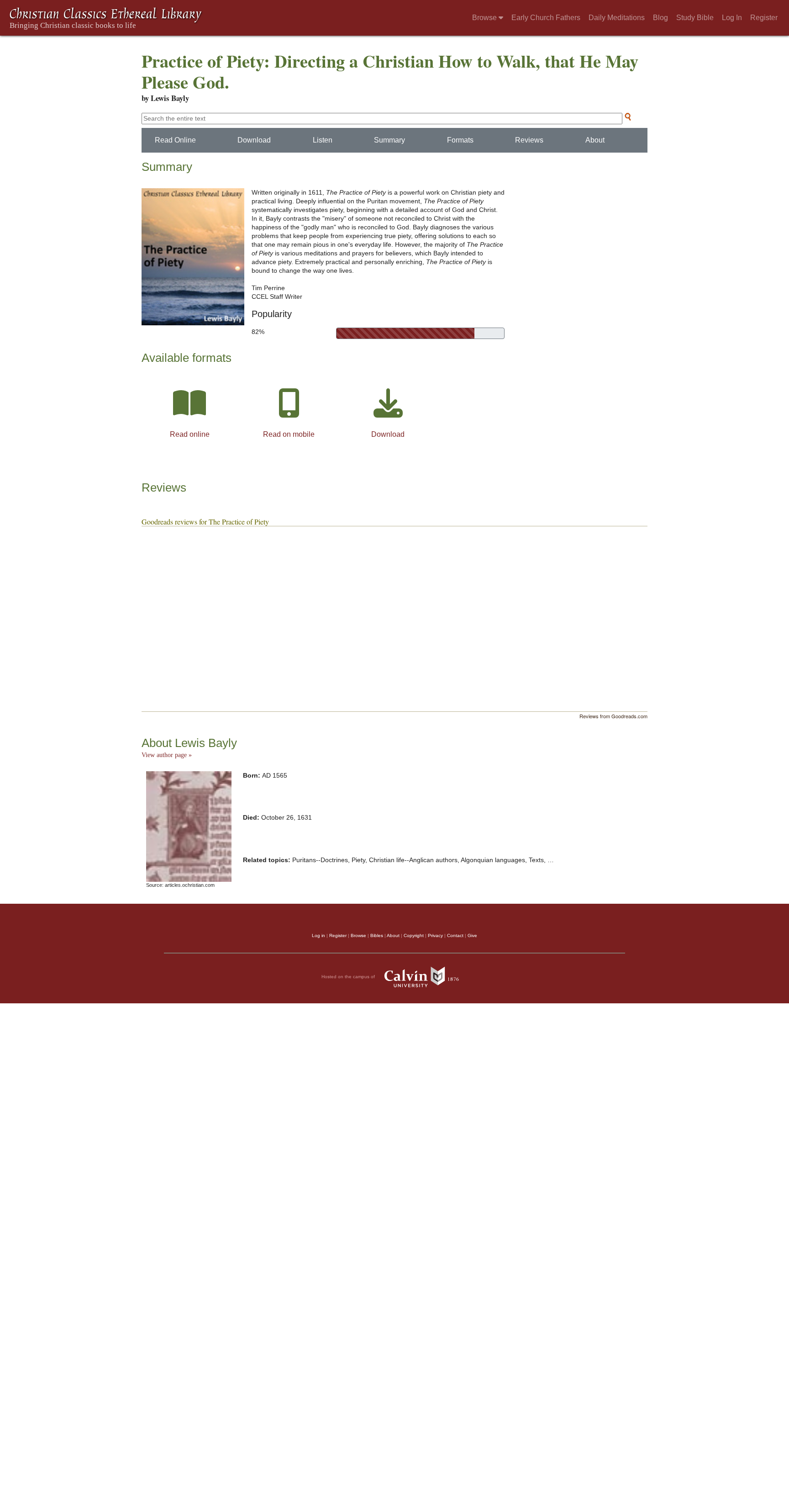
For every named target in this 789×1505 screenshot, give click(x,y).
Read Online (175, 140)
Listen (322, 140)
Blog (660, 17)
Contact (455, 935)
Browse (485, 17)
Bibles (376, 935)
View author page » (167, 755)
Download (254, 140)
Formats (460, 140)
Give (472, 935)
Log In (732, 17)
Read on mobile (289, 434)
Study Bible (695, 17)
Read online (190, 434)
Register (764, 17)
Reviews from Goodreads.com (613, 716)
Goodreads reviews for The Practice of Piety (205, 521)
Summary (389, 140)
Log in (318, 935)
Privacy (435, 935)
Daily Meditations (617, 17)
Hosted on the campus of (348, 976)
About (595, 140)
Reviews (529, 140)
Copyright (414, 935)
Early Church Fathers (545, 17)
